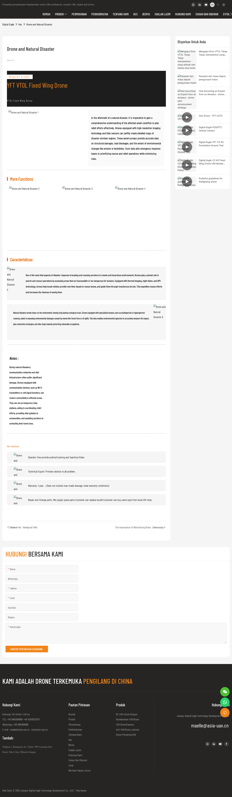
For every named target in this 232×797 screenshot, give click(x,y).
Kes (20, 24)
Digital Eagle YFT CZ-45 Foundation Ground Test (211, 144)
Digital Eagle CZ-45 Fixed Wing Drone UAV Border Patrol (212, 162)
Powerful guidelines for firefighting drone (210, 180)
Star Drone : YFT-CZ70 (210, 115)
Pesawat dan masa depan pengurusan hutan (212, 78)
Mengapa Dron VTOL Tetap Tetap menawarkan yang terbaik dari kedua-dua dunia (213, 53)
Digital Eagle (8, 24)
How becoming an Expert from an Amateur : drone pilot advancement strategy (212, 93)
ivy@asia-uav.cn (39, 729)
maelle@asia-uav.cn (19, 729)
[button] (231, 14)
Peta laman (80, 790)
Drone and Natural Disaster (39, 24)
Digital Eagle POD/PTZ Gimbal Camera (210, 129)
